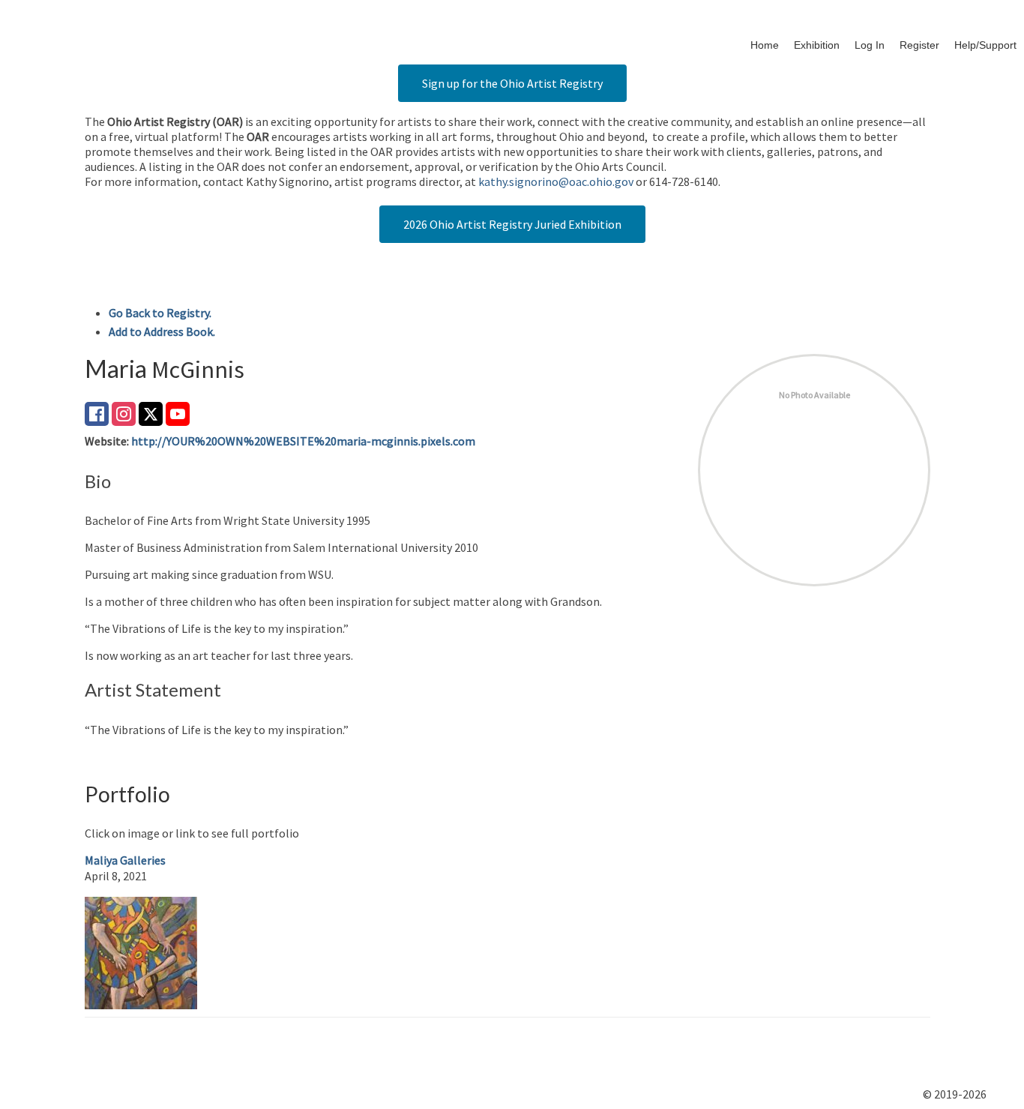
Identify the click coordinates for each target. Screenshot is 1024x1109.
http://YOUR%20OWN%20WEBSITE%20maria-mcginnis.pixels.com (303, 440)
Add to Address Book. (162, 331)
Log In (870, 45)
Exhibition (817, 45)
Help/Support (985, 45)
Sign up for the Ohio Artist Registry (512, 83)
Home (764, 45)
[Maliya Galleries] (141, 950)
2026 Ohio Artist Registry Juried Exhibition (512, 224)
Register (919, 45)
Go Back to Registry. (160, 312)
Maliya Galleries (125, 860)
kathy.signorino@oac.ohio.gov (555, 181)
